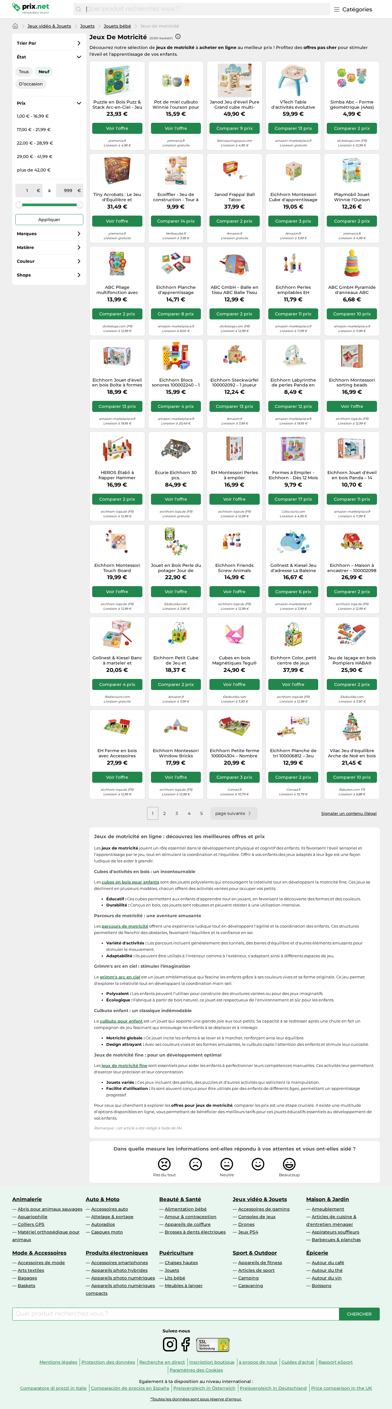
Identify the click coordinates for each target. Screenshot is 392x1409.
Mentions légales (58, 1362)
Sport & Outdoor (255, 1253)
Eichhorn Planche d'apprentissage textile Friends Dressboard (176, 290)
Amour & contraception (191, 1216)
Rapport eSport (335, 1362)
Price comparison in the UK (341, 1388)
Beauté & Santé (180, 1199)
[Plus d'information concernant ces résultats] (178, 36)
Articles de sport (256, 1270)
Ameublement (328, 1209)
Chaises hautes (181, 1262)
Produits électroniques (117, 1253)
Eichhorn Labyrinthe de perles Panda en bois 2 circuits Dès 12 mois (293, 383)
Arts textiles (31, 1270)
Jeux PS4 (248, 1232)
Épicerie (317, 1253)
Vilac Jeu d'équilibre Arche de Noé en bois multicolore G (352, 753)
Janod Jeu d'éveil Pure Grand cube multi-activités (234, 105)
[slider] (19, 204)
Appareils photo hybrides (119, 1270)
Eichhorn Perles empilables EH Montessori (293, 290)
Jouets (87, 26)
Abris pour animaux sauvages (50, 1209)
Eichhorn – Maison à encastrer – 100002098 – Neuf (351, 568)
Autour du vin (327, 1278)
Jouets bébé (117, 26)
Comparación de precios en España (130, 1388)
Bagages (27, 1278)
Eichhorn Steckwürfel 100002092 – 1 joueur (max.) (234, 383)
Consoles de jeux (257, 1216)
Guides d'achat (297, 1362)
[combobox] (206, 9)
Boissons (321, 1285)
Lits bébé (175, 1278)
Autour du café (328, 1262)
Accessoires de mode (41, 1262)
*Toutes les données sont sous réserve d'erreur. (196, 1399)
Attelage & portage (112, 1216)
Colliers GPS (31, 1224)
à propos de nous (258, 1362)
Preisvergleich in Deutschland (273, 1388)
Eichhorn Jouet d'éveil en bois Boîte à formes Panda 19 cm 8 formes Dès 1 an (117, 383)
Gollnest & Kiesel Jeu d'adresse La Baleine (293, 568)
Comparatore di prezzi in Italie (53, 1388)
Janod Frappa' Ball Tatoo (234, 197)
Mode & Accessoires (39, 1253)
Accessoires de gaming (264, 1209)
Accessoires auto (109, 1209)
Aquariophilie (32, 1216)
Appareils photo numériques (123, 1278)
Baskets (26, 1285)
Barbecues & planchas (336, 1239)
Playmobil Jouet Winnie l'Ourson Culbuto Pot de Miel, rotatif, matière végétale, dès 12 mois (352, 197)
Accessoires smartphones (119, 1262)
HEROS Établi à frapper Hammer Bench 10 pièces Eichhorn (117, 475)
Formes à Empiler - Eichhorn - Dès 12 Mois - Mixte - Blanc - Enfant (293, 475)
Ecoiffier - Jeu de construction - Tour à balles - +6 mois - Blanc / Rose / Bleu (175, 197)
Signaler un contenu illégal (349, 813)
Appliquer (49, 219)
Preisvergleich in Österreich (204, 1388)
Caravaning (250, 1285)
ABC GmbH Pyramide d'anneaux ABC (352, 290)
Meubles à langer (184, 1285)
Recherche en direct (162, 1362)
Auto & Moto (102, 1199)
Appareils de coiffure (188, 1224)
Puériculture (176, 1253)
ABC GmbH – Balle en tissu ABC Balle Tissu (234, 290)
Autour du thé (327, 1270)
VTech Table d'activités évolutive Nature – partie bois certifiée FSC (293, 105)
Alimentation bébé (186, 1209)
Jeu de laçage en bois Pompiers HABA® (352, 660)
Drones (246, 1224)
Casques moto (107, 1232)
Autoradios (103, 1224)
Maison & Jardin (327, 1199)
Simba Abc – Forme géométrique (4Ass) (352, 105)
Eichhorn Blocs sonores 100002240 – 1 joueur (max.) (176, 383)
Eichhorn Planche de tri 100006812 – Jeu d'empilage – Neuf (293, 753)
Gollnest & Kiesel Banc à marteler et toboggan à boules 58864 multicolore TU (117, 660)
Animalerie (27, 1199)
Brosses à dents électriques (195, 1232)
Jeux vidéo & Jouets (49, 26)
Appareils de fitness (260, 1262)
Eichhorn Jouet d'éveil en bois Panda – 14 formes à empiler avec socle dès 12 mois (352, 475)
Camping (248, 1278)
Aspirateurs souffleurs (335, 1232)
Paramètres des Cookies (196, 1370)
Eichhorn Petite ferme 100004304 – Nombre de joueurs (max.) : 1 (234, 753)
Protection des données (108, 1362)
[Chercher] (78, 9)
